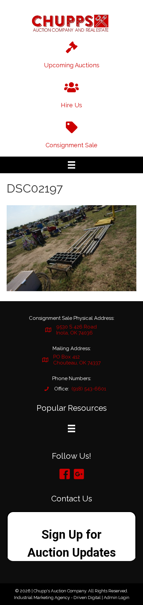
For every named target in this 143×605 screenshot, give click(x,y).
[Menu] (71, 165)
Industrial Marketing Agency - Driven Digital (57, 597)
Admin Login (116, 597)
